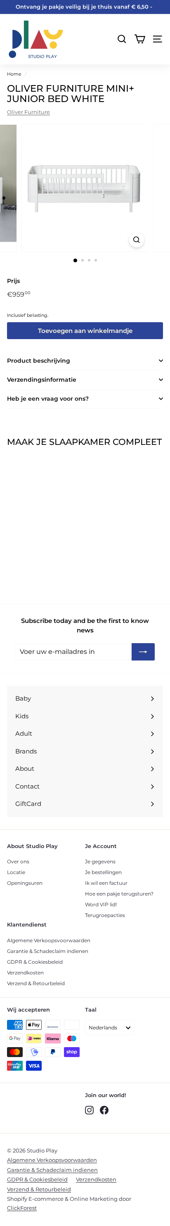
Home (14, 74)
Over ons (18, 861)
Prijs (13, 281)
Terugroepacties (105, 915)
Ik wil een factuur (106, 883)
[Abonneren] (143, 652)
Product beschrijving (38, 360)
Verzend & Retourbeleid (36, 983)
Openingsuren (24, 883)
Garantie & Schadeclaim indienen (47, 951)
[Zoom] (136, 239)
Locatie (16, 872)
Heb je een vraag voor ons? (48, 398)
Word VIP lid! (101, 904)
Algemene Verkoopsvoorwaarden (48, 940)
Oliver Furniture (28, 112)
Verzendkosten (25, 972)
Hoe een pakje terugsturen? (119, 894)
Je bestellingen (103, 872)
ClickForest (22, 1208)
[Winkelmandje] (139, 39)
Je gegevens (100, 861)
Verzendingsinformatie (41, 379)
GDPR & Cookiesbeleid (35, 962)
